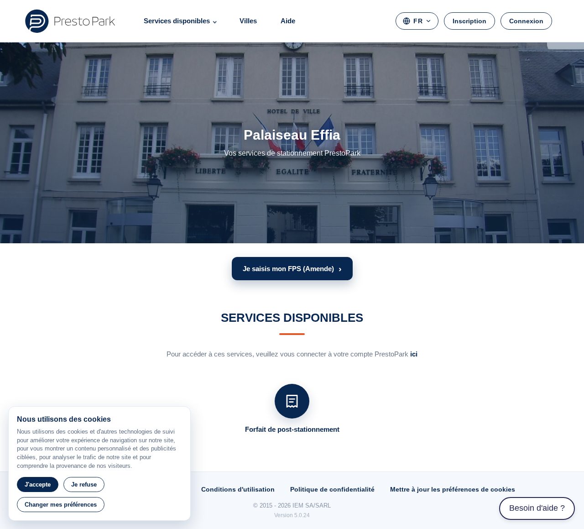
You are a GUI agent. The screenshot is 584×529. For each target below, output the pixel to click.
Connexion (526, 21)
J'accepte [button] (38, 484)
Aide (288, 21)
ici (413, 354)
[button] (292, 268)
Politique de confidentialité (332, 489)
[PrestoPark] (70, 21)
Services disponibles (177, 21)
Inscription (469, 21)
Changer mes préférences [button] (61, 504)
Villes (248, 21)
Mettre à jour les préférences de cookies (452, 489)
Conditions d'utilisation (238, 489)
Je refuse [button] (84, 484)
